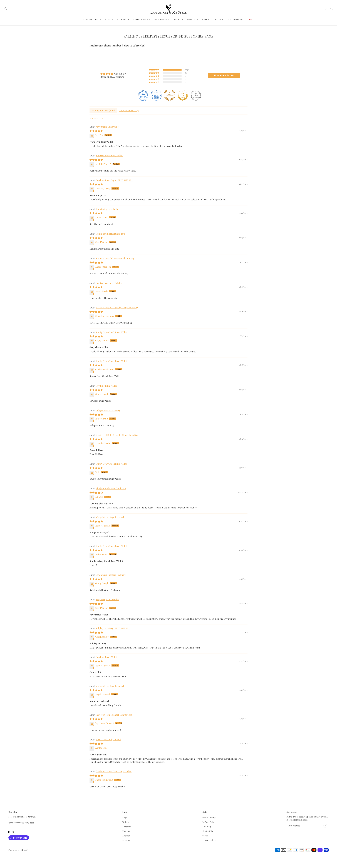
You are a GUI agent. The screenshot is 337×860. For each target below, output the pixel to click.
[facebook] (9, 831)
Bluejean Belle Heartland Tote (111, 488)
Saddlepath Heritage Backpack (111, 574)
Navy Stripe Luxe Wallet (107, 126)
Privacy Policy (209, 840)
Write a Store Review (224, 75)
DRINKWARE (160, 19)
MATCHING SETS (236, 19)
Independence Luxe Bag (108, 410)
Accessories (127, 826)
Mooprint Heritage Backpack (110, 517)
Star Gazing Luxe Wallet (107, 209)
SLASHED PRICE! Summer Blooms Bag (115, 258)
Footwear (126, 831)
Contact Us (207, 831)
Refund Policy (208, 822)
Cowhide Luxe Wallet (106, 385)
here (32, 822)
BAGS (107, 19)
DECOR (217, 19)
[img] (113, 73)
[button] (154, 70)
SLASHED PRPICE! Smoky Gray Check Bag (117, 307)
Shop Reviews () (129, 110)
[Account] (326, 9)
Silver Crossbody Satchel (108, 739)
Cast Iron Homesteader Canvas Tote (114, 714)
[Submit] (325, 825)
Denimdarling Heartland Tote (110, 233)
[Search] (5, 8)
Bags (124, 817)
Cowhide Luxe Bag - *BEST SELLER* (114, 180)
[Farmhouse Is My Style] (168, 9)
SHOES (177, 19)
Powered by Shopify (18, 850)
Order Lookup (209, 817)
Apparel (126, 835)
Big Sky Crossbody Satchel (109, 282)
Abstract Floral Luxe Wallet (109, 155)
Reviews (126, 840)
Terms (205, 835)
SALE (251, 19)
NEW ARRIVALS (90, 19)
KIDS (204, 19)
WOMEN (191, 19)
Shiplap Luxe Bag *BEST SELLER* (112, 628)
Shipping (206, 826)
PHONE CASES (140, 19)
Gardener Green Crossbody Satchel (114, 771)
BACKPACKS (123, 19)
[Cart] (331, 9)
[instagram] (13, 831)
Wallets (125, 822)
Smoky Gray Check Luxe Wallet (111, 332)
